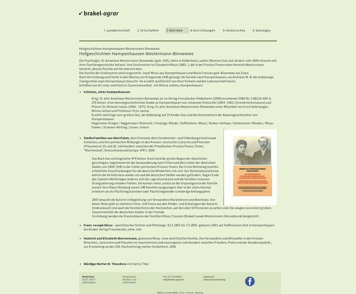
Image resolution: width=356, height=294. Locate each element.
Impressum (208, 276)
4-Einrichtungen (202, 30)
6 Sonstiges (262, 30)
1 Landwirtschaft (117, 30)
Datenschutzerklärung (214, 279)
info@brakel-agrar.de (173, 279)
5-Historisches (234, 30)
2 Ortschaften (148, 30)
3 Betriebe (174, 30)
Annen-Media (172, 292)
